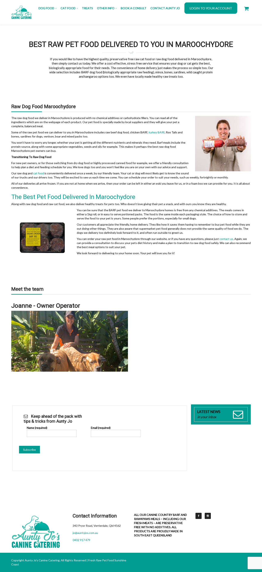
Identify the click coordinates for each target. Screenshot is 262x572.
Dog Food (46, 8)
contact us (226, 239)
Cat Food (68, 8)
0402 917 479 (81, 540)
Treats (87, 8)
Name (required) (37, 427)
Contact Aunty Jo (165, 8)
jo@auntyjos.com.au (85, 533)
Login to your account (211, 8)
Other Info (105, 8)
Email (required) (101, 427)
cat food (38, 173)
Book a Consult (133, 8)
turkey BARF (157, 132)
